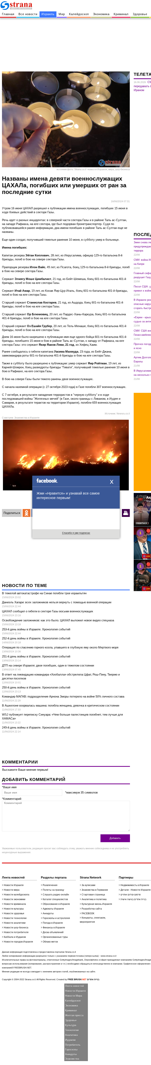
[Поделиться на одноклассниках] (26, 513)
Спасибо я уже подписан (76, 533)
